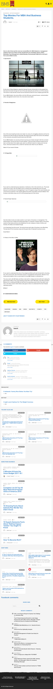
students (39, 309)
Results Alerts (38, 552)
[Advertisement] (14, 38)
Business (6, 13)
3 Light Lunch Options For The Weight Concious (18, 402)
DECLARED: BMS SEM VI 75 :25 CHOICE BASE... (20, 677)
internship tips (11, 552)
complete (20, 483)
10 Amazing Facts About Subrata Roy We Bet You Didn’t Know (13, 508)
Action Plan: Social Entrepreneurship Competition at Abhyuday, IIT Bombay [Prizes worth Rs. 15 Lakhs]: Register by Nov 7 (13, 575)
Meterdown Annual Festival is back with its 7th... (45, 678)
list (23, 483)
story (30, 553)
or (20, 417)
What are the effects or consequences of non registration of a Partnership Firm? (25, 644)
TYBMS (19, 414)
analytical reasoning (39, 414)
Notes (3, 571)
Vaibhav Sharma (11, 370)
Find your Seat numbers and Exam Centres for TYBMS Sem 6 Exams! (27, 666)
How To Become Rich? (12, 540)
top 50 (8, 484)
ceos (17, 483)
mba (20, 309)
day (13, 433)
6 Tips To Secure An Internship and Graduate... (7, 677)
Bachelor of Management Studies (12, 415)
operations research (14, 417)
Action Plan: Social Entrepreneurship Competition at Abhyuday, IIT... (33, 678)
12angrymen (7, 309)
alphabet (10, 433)
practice (30, 415)
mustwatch (32, 309)
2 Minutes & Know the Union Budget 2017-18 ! (12, 472)
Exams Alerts (31, 552)
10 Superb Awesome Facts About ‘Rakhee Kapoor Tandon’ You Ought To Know (14, 525)
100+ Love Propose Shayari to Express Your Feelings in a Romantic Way (27, 614)
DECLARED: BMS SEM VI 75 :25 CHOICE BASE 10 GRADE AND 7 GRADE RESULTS (39, 557)
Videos (3, 415)
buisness (15, 309)
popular (5, 484)
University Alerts (44, 552)
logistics (20, 416)
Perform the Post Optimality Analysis (23, 629)
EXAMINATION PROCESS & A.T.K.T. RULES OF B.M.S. (27, 625)
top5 (45, 309)
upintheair (7, 311)
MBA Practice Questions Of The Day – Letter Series (39, 438)
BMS (21, 415)
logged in (12, 347)
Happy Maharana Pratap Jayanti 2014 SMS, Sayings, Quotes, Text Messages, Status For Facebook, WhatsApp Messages (27, 660)
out (20, 448)
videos (10, 502)
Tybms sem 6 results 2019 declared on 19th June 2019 (13, 589)
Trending (9, 483)
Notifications (31, 414)
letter (38, 433)
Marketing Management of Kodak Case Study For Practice (26, 634)
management (5, 417)
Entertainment (15, 13)
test (38, 415)
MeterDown (34, 571)
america (13, 483)
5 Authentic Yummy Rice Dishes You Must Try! (17, 391)
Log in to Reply (10, 360)
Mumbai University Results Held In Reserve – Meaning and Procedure (27, 649)
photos (20, 501)
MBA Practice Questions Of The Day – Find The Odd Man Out (12, 453)
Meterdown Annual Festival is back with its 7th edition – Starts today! (40, 574)
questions (35, 415)
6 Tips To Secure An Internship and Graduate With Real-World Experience (13, 555)
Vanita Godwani (11, 376)
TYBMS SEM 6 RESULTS (20, 639)
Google (38, 350)
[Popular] (29, 569)
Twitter (15, 353)
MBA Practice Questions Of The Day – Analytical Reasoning (39, 419)
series (8, 434)
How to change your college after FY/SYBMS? (25, 654)
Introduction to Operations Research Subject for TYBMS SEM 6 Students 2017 (12, 423)
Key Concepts (5, 414)
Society (9, 501)
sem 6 (3, 418)
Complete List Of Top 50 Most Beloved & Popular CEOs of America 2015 (13, 489)
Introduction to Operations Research (10, 416)
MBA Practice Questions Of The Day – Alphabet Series (12, 438)
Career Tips (4, 552)
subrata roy (5, 502)
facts (17, 501)
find (11, 448)
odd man (17, 448)
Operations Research (13, 414)
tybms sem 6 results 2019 (17, 586)
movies (25, 309)
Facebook (15, 350)
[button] (46, 3)
